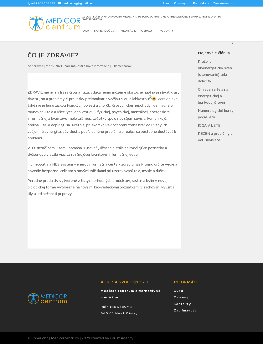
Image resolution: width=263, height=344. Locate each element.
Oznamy (180, 3)
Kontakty (199, 3)
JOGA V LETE (209, 125)
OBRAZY (146, 30)
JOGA (85, 30)
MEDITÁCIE (128, 30)
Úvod (166, 3)
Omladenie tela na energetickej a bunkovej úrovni (213, 96)
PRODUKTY (165, 30)
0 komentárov (121, 66)
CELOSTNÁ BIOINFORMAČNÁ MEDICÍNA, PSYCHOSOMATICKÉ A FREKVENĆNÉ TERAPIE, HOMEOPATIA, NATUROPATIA (152, 18)
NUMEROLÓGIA (104, 30)
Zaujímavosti (222, 3)
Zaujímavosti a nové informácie (86, 66)
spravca (37, 66)
